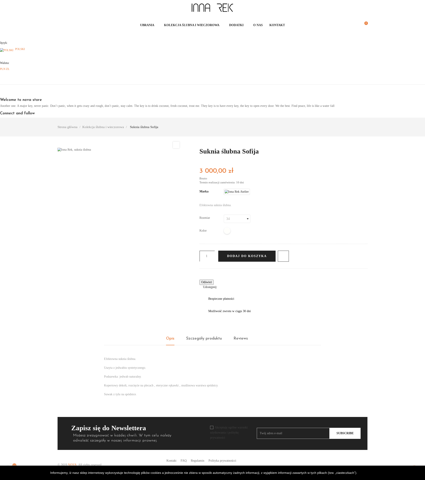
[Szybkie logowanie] (351, 25)
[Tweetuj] (229, 287)
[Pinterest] (236, 287)
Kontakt (171, 460)
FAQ (184, 460)
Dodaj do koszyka (247, 256)
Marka (204, 191)
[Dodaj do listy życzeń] (283, 256)
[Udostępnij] (223, 287)
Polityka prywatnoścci (222, 460)
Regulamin (197, 460)
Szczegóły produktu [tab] (204, 339)
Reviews (241, 339)
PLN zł (5, 69)
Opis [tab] (170, 339)
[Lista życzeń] (356, 25)
